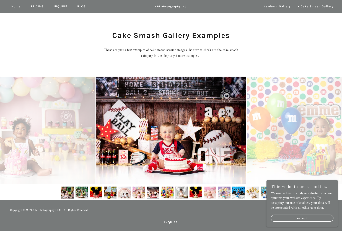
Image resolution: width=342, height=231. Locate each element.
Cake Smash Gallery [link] (317, 6)
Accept (302, 218)
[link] (171, 6)
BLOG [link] (81, 6)
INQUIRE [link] (60, 6)
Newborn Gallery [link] (277, 6)
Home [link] (15, 6)
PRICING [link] (37, 6)
